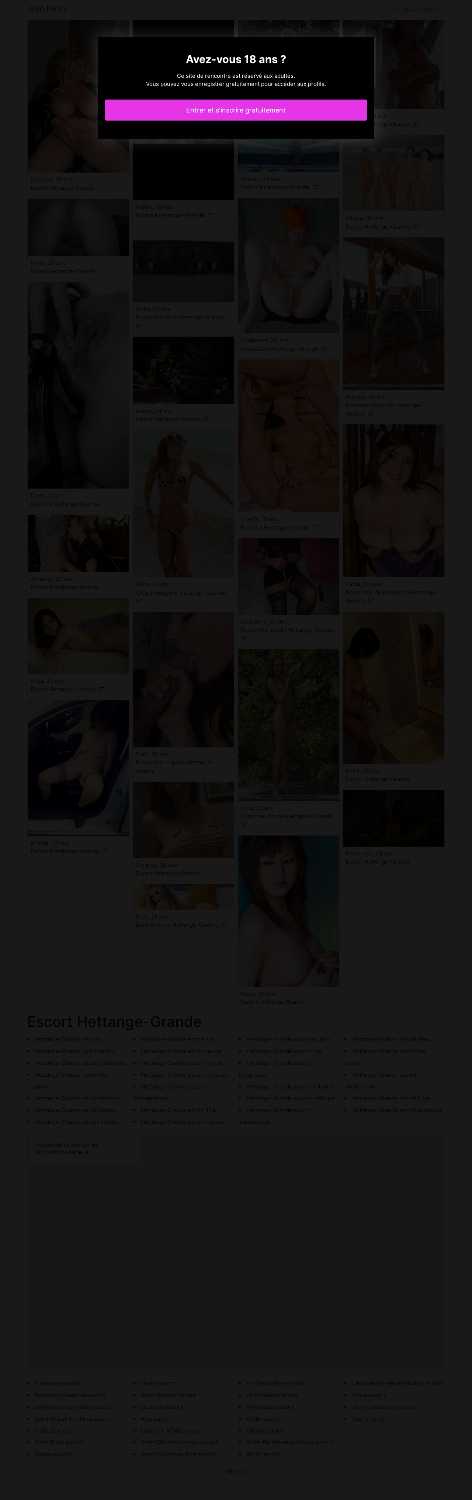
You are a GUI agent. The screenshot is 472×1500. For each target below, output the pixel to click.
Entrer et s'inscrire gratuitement (236, 110)
